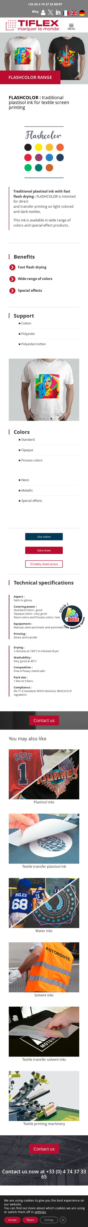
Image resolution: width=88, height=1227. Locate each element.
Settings (49, 1220)
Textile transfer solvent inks (44, 1059)
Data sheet (44, 550)
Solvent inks (44, 995)
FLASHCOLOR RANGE (30, 77)
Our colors (44, 537)
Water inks (44, 930)
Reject (30, 1220)
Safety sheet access (46, 564)
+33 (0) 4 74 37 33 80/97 (45, 4)
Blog (35, 11)
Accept (12, 1220)
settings (40, 1212)
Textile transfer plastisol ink (44, 866)
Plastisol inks (44, 802)
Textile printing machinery (44, 1123)
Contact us (44, 720)
